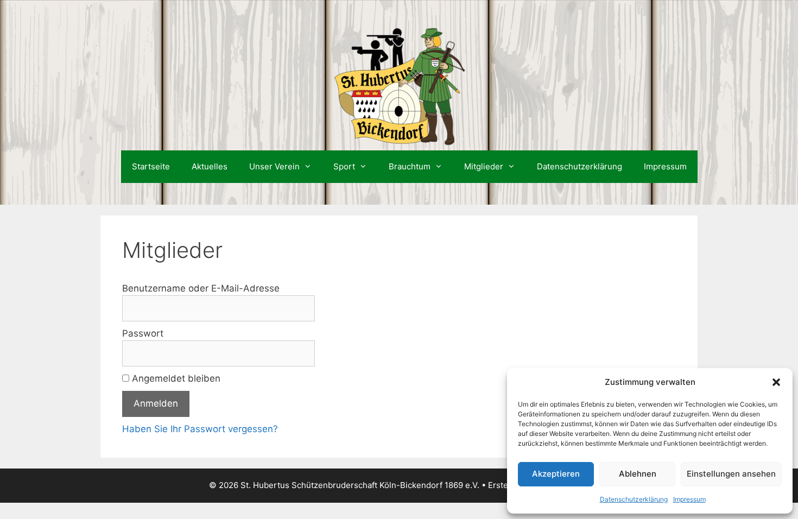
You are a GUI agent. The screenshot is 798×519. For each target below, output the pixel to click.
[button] (776, 382)
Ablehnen (637, 474)
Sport (344, 166)
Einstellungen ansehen (731, 474)
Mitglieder (483, 166)
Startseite (151, 166)
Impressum (689, 499)
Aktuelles (209, 166)
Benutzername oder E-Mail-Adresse (201, 288)
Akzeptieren (556, 474)
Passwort (142, 333)
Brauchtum (409, 166)
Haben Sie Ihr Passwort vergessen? (200, 428)
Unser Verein (274, 166)
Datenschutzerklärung (634, 499)
